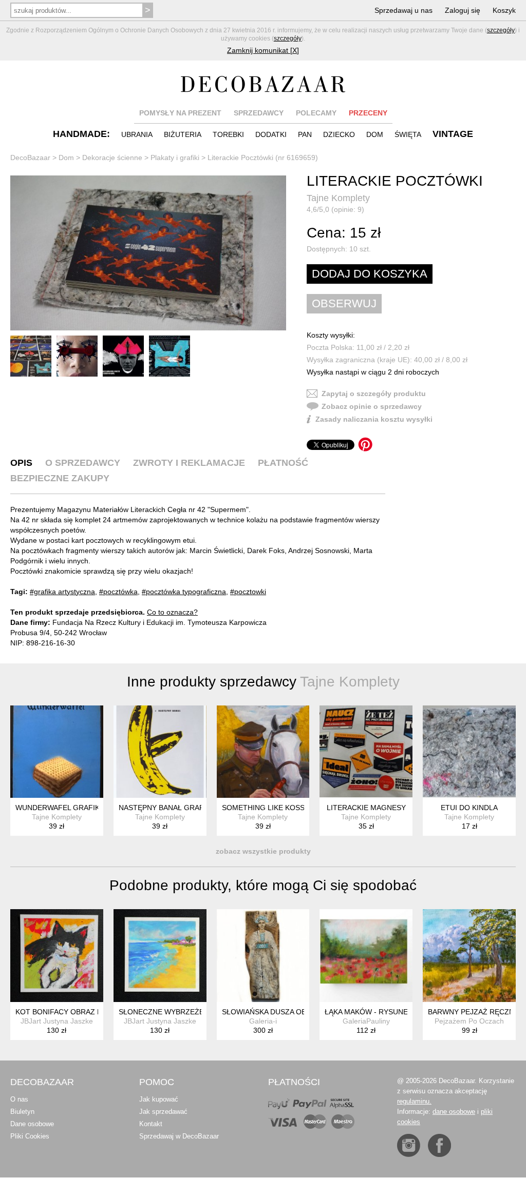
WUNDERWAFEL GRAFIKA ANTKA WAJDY (85, 807)
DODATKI (271, 134)
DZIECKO (339, 134)
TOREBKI (228, 134)
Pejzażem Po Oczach (469, 1021)
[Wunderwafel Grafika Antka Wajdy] (56, 751)
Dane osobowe (32, 1124)
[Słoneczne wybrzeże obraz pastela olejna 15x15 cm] (160, 955)
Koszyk (504, 10)
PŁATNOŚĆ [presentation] (283, 463)
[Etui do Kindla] (469, 751)
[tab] (21, 463)
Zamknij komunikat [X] (263, 50)
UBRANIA (137, 134)
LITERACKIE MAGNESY (366, 807)
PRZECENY (368, 113)
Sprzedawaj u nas (403, 10)
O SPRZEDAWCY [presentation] (82, 463)
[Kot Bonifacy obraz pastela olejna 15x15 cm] (56, 955)
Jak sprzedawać (163, 1111)
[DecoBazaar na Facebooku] (439, 1145)
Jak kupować (158, 1099)
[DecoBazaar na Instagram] (408, 1145)
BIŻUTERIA (182, 134)
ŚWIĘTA (407, 134)
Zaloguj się (462, 10)
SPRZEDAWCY (259, 113)
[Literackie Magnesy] (366, 751)
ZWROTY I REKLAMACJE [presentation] (189, 463)
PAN (305, 134)
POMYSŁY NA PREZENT (180, 113)
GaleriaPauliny (366, 1021)
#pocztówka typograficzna (184, 591)
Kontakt (150, 1124)
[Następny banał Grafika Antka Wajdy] (160, 751)
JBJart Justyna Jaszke (57, 1021)
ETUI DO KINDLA (469, 807)
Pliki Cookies (29, 1136)
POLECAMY (316, 113)
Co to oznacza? (172, 612)
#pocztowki (248, 591)
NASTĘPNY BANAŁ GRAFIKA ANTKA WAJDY (192, 807)
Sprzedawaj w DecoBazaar (179, 1136)
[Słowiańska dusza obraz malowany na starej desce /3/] (263, 955)
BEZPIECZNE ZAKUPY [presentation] (59, 478)
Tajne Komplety (338, 198)
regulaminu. (414, 1101)
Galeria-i (263, 1021)
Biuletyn (22, 1111)
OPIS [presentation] (21, 463)
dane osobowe (454, 1111)
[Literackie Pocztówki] (148, 252)
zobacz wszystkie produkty (263, 851)
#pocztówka (118, 591)
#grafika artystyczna (62, 591)
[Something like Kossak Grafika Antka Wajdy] (263, 751)
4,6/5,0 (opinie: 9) (335, 209)
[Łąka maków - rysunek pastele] (366, 955)
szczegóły (501, 30)
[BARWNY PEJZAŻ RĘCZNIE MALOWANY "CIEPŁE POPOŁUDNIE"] (469, 955)
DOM (374, 134)
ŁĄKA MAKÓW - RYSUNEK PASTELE (385, 1012)
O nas (19, 1099)
